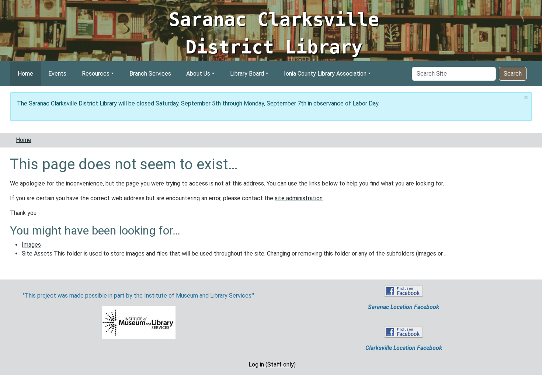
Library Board (247, 73)
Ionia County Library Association (325, 73)
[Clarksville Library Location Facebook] (404, 331)
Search (513, 73)
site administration (299, 198)
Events (57, 73)
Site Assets (37, 253)
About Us (198, 73)
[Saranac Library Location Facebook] (404, 290)
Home (25, 73)
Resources (96, 73)
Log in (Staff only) (272, 364)
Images (31, 244)
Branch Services (150, 73)
